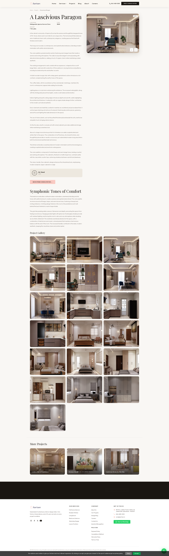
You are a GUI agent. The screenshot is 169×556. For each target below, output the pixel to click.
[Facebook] (34, 520)
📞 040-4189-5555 (114, 3)
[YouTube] (41, 520)
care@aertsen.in (120, 517)
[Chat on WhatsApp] (164, 551)
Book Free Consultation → (42, 182)
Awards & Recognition (97, 524)
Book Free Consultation (108, 490)
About (86, 3)
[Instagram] (31, 520)
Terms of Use (95, 540)
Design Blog (94, 515)
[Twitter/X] (37, 520)
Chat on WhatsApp (123, 522)
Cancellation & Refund (97, 534)
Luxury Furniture (73, 524)
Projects (72, 3)
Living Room (72, 515)
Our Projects (94, 513)
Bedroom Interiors (74, 518)
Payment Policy (95, 531)
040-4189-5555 (132, 490)
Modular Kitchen (73, 513)
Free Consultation (130, 3)
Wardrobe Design (74, 521)
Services (62, 3)
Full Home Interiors (74, 510)
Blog (79, 3)
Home (54, 3)
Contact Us (94, 521)
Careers (95, 3)
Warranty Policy (95, 537)
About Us (93, 510)
